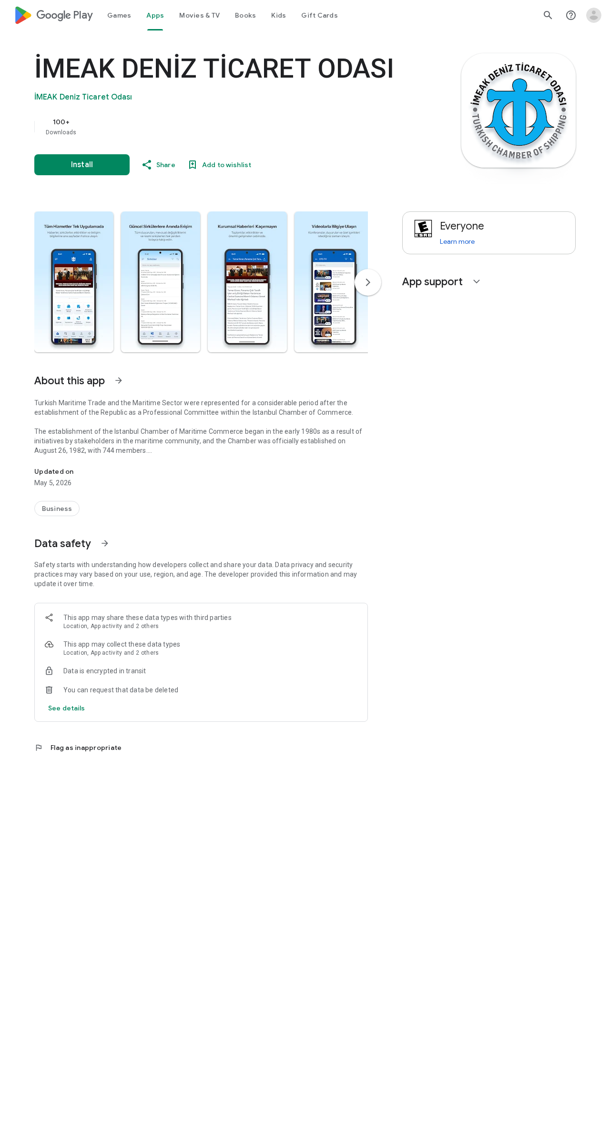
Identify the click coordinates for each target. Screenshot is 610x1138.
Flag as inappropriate (78, 747)
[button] (73, 281)
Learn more (457, 241)
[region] (225, 126)
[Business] (57, 508)
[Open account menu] (593, 15)
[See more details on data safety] (66, 708)
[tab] (119, 15)
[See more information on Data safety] (104, 543)
